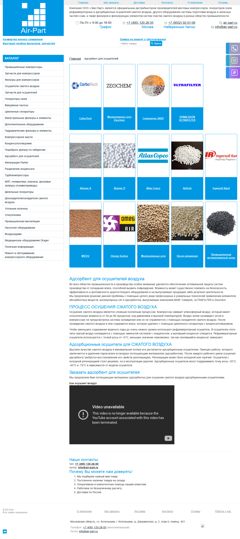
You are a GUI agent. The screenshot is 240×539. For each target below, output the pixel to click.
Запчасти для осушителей (21, 92)
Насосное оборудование (20, 227)
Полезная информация (19, 246)
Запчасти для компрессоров (22, 73)
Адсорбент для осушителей (22, 156)
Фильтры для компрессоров (22, 79)
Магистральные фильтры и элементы (28, 117)
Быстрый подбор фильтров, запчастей (29, 43)
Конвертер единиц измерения (23, 39)
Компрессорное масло (19, 137)
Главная (83, 2)
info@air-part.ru (88, 467)
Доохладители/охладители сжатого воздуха (26, 200)
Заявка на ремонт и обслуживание (143, 39)
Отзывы (223, 2)
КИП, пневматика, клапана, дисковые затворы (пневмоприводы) (28, 183)
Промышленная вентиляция (22, 221)
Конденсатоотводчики (18, 143)
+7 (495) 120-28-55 (86, 464)
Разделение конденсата (19, 168)
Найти (157, 43)
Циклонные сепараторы (19, 111)
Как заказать (111, 2)
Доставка (139, 2)
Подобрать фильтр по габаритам (25, 149)
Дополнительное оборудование (24, 124)
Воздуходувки (13, 234)
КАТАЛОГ (12, 58)
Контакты (167, 2)
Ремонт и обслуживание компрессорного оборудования (24, 255)
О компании (195, 2)
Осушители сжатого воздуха (22, 86)
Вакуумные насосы (16, 105)
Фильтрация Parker (16, 162)
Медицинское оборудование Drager (27, 240)
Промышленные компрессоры (23, 67)
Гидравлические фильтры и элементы (28, 130)
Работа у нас (223, 511)
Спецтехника (13, 214)
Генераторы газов (16, 98)
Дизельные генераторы (19, 191)
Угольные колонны (16, 208)
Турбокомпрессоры (17, 175)
